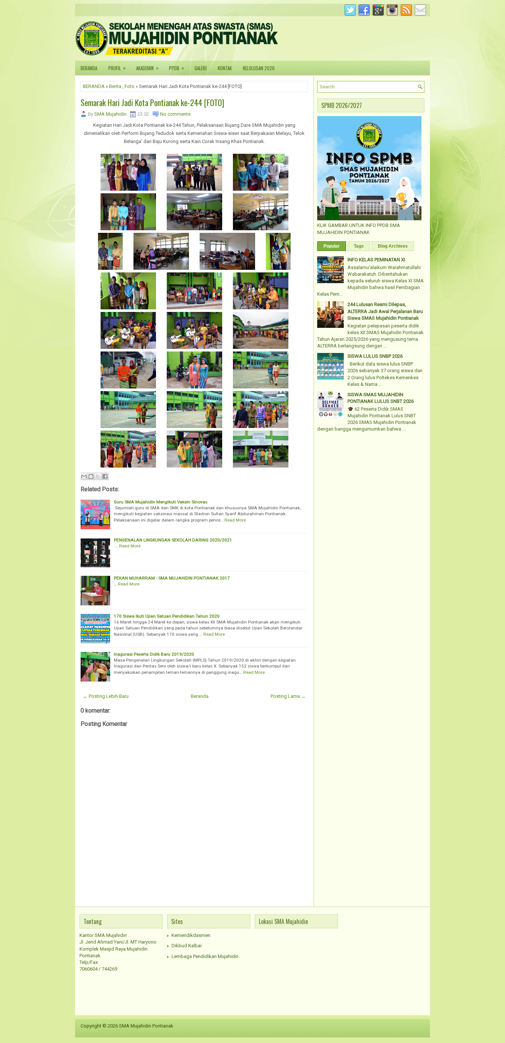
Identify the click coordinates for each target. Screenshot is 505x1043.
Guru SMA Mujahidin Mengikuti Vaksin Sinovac (160, 501)
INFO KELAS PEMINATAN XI (376, 259)
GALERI (200, 68)
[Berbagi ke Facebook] (105, 476)
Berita (115, 86)
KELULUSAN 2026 (259, 68)
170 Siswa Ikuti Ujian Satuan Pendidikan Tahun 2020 (167, 616)
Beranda (200, 696)
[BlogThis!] (91, 476)
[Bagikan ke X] (98, 476)
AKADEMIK (147, 68)
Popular (331, 246)
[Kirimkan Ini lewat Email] (84, 476)
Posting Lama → (288, 696)
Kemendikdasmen (191, 935)
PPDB (176, 68)
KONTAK (225, 68)
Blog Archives (393, 246)
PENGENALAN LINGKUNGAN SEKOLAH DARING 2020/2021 (173, 540)
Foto (130, 86)
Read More (235, 520)
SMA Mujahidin (110, 114)
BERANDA (89, 68)
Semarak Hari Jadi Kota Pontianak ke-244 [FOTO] (152, 102)
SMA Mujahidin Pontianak (146, 1026)
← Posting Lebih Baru (106, 696)
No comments (175, 114)
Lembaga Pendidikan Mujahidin (205, 956)
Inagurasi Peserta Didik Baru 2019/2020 (154, 654)
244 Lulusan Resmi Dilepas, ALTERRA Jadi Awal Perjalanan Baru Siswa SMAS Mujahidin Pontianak (385, 311)
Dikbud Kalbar (187, 945)
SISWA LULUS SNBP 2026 (375, 356)
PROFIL (117, 68)
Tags (359, 246)
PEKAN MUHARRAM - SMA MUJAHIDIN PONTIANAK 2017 (172, 578)
